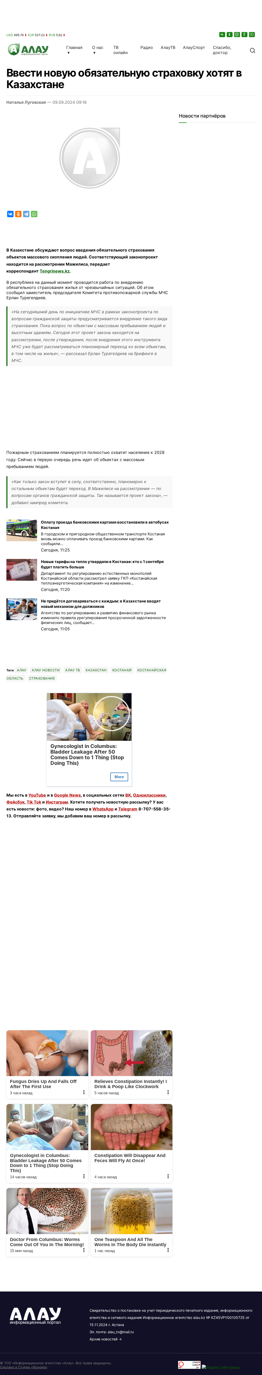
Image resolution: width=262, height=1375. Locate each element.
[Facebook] (244, 34)
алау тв (72, 670)
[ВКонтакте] (222, 34)
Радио (146, 47)
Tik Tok (34, 802)
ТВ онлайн (120, 50)
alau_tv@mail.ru (121, 1332)
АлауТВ (168, 47)
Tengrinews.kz (55, 271)
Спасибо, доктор (222, 50)
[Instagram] (237, 34)
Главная (74, 47)
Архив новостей (103, 1339)
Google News (67, 795)
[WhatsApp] (34, 214)
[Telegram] (26, 214)
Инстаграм (57, 802)
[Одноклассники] (230, 34)
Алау (21, 670)
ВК (128, 795)
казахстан (96, 670)
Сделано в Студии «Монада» (23, 1367)
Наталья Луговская (26, 102)
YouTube (37, 795)
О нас (97, 47)
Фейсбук (15, 802)
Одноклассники (149, 795)
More (119, 777)
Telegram (127, 808)
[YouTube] (252, 34)
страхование (42, 678)
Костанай (122, 670)
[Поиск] (252, 50)
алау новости (46, 670)
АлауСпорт (194, 47)
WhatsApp (103, 808)
